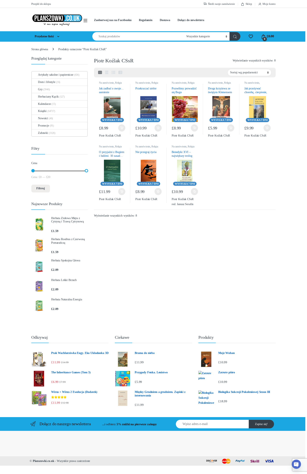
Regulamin (145, 20)
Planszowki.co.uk (43, 461)
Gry (40, 89)
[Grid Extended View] (106, 72)
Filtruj (40, 188)
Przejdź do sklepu (41, 3)
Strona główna (39, 49)
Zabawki (43, 132)
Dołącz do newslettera (191, 20)
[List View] (113, 72)
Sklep (249, 3)
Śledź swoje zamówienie (221, 3)
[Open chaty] (296, 464)
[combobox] (138, 36)
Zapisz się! (261, 424)
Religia (118, 82)
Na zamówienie (106, 82)
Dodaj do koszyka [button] (120, 128)
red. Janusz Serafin (182, 204)
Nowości (43, 118)
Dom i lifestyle (46, 82)
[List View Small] (120, 72)
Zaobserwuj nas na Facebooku (113, 20)
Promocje (43, 125)
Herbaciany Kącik (48, 96)
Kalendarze (44, 103)
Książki (42, 111)
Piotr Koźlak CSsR (110, 135)
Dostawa (165, 20)
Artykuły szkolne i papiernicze (55, 74)
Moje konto (269, 3)
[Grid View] (100, 72)
